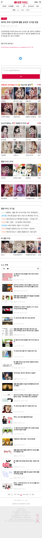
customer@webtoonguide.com (23, 519)
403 (21, 494)
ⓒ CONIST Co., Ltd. (21, 500)
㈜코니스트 (21, 508)
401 (15, 494)
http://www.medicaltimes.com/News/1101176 (17, 47)
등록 (21, 76)
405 (27, 494)
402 (18, 494)
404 (24, 494)
